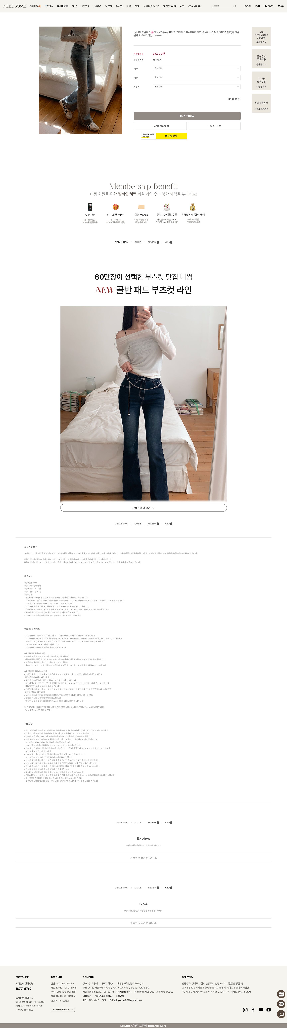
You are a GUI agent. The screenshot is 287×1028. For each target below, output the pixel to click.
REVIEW (152, 242)
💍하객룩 (49, 6)
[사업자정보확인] (123, 991)
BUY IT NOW (187, 115)
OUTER (108, 6)
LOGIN (247, 6)
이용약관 (87, 995)
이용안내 (120, 995)
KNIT (129, 6)
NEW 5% (85, 6)
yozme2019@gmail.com (130, 1000)
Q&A (167, 242)
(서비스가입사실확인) (240, 991)
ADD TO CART (161, 126)
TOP (137, 6)
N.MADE (97, 6)
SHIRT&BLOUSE (151, 6)
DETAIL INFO (121, 242)
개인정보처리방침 (103, 995)
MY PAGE (268, 6)
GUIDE (138, 242)
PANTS (119, 6)
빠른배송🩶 (62, 6)
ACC (182, 6)
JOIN (257, 6)
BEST (74, 6)
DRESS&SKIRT (169, 6)
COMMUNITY (194, 6)
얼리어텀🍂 (35, 6)
